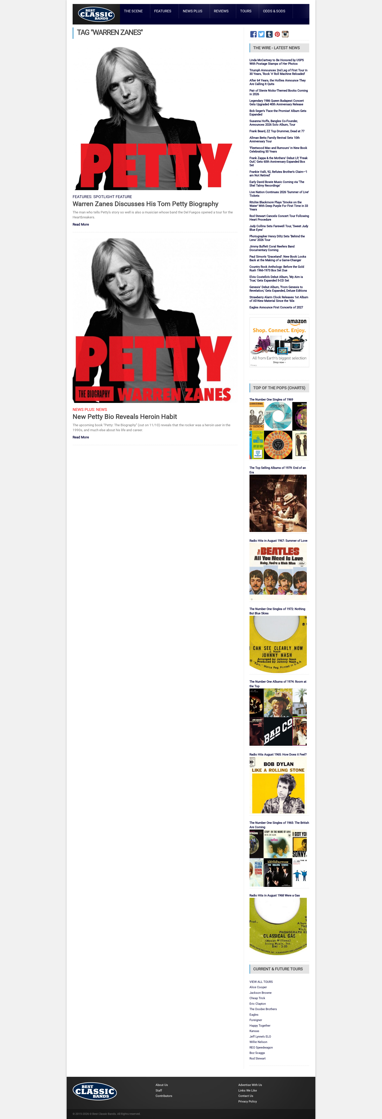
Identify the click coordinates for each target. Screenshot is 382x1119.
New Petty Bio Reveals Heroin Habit (125, 416)
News (101, 409)
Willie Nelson (258, 1042)
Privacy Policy (247, 1101)
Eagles (253, 1014)
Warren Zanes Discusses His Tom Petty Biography (145, 204)
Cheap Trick (257, 998)
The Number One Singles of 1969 (271, 399)
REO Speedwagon (261, 1047)
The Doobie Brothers (263, 1009)
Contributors (164, 1096)
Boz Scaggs (257, 1053)
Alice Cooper (258, 987)
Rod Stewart (257, 1058)
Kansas (254, 1031)
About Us (162, 1085)
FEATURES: (82, 196)
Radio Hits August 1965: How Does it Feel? (278, 754)
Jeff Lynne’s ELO (260, 1036)
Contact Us (245, 1096)
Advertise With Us (250, 1085)
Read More (81, 224)
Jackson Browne (260, 993)
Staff (159, 1090)
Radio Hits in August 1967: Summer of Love (278, 540)
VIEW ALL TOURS (261, 982)
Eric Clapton (257, 1004)
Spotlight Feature (112, 196)
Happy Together (259, 1025)
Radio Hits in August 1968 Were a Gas (274, 895)
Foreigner (255, 1020)
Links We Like (247, 1090)
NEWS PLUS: (84, 409)
